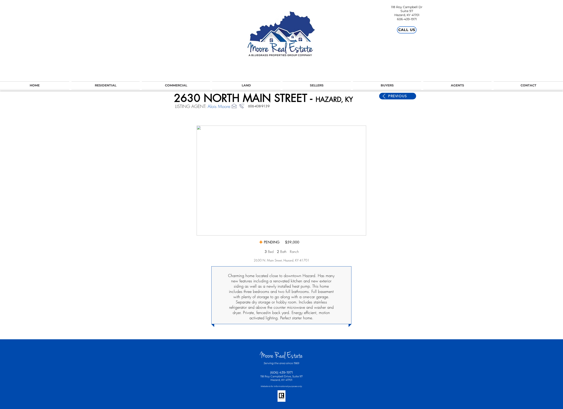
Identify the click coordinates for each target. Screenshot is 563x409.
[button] (281, 181)
